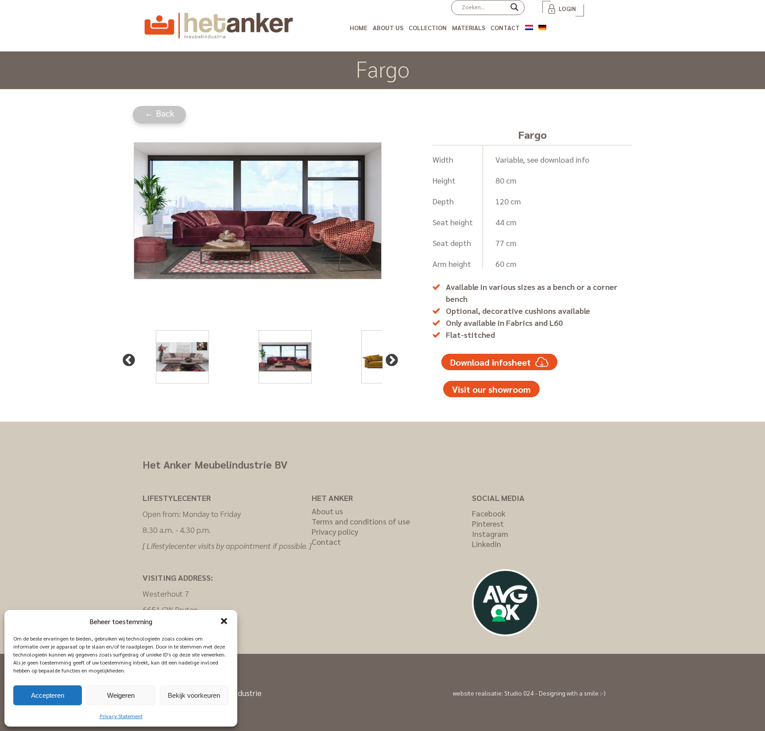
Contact (505, 27)
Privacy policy (335, 531)
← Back (159, 113)
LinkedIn (486, 544)
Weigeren (121, 695)
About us (388, 27)
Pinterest (488, 523)
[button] (224, 621)
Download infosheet (490, 362)
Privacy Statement (121, 715)
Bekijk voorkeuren (194, 695)
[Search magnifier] (514, 10)
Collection (428, 27)
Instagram (490, 533)
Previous (126, 357)
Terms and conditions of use (361, 521)
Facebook (489, 513)
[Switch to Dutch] (529, 25)
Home (358, 27)
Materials (468, 27)
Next (389, 357)
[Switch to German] (542, 25)
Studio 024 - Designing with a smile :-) (555, 693)
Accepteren (47, 695)
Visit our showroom (491, 389)
